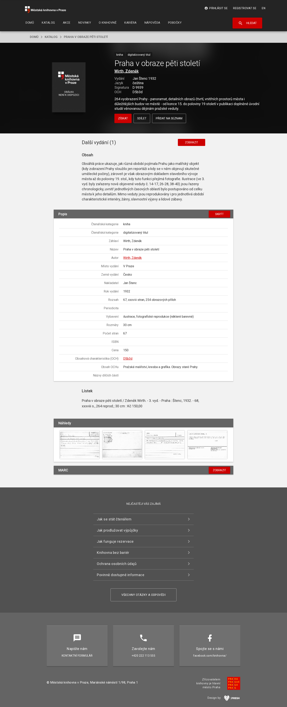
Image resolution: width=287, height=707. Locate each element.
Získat (123, 118)
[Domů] (45, 9)
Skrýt (219, 214)
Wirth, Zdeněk (126, 71)
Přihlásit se (216, 8)
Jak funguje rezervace (115, 541)
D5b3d (127, 358)
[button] (68, 87)
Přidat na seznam (169, 118)
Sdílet (141, 118)
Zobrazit (191, 142)
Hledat (247, 23)
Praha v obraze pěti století (86, 37)
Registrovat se (244, 8)
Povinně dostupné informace (120, 575)
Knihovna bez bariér (113, 553)
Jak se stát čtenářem (114, 519)
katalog (51, 37)
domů (34, 37)
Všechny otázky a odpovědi (143, 595)
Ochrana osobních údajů (116, 564)
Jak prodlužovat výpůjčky (117, 530)
